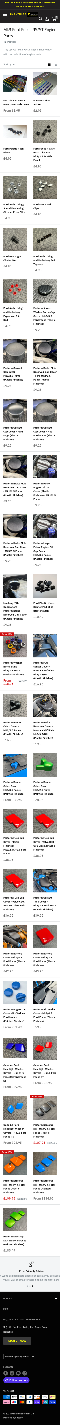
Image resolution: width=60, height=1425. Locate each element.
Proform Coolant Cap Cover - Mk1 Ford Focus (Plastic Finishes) (44, 433)
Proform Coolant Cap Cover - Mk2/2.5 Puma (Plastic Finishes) (13, 373)
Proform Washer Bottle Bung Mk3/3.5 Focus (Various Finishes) (13, 668)
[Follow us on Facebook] (5, 1373)
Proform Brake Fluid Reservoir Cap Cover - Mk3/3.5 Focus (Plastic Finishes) (15, 549)
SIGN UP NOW (17, 1340)
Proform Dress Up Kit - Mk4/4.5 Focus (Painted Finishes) (14, 1240)
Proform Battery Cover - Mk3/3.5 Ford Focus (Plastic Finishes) (44, 959)
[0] (54, 19)
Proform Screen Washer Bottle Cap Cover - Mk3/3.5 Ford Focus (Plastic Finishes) (44, 316)
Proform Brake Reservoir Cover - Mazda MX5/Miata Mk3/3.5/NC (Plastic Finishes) (43, 730)
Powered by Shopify (12, 1417)
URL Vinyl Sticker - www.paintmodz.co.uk (15, 102)
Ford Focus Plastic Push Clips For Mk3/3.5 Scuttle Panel (44, 154)
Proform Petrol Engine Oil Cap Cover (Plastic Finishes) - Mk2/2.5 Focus (44, 491)
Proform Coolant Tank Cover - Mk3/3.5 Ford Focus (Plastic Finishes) (44, 903)
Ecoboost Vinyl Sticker (41, 102)
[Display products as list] (55, 64)
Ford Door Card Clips (42, 206)
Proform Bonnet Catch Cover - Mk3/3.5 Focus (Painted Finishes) (13, 787)
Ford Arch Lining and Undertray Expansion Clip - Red (12, 314)
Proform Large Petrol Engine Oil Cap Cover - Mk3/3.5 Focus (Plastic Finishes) (43, 551)
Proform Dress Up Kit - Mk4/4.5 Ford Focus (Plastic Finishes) (14, 1186)
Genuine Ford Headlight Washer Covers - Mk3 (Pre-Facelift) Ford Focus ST (14, 1073)
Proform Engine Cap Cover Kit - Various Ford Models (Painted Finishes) (14, 1015)
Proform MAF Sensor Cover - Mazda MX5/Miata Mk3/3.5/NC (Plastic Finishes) (43, 670)
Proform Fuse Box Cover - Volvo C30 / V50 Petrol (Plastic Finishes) (14, 903)
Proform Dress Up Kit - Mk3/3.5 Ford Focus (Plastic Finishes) (44, 1130)
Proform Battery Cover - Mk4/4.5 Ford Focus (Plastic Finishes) (14, 959)
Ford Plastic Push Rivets (13, 150)
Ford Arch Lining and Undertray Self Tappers (44, 260)
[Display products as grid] (49, 64)
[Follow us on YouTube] (18, 1373)
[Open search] (40, 19)
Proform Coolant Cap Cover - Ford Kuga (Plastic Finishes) (13, 433)
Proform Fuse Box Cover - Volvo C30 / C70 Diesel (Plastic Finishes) (44, 843)
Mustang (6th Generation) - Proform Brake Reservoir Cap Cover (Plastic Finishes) (15, 610)
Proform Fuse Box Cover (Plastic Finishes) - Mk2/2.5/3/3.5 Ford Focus (14, 845)
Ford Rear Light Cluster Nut (12, 258)
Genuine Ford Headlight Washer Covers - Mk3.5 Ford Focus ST (44, 1071)
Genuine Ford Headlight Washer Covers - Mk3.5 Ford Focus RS (14, 1130)
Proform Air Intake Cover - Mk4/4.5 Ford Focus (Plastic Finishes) (44, 1015)
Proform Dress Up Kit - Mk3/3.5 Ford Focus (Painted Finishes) (44, 1186)
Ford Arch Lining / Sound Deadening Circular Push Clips (14, 208)
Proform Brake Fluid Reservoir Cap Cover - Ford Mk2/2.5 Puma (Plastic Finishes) (45, 375)
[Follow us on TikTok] (24, 1373)
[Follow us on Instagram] (12, 1373)
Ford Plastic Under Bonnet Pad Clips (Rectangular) (44, 607)
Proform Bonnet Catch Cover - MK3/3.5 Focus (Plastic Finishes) (13, 728)
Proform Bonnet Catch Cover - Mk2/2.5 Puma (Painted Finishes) (43, 787)
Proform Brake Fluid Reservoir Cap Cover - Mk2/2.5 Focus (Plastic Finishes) (15, 489)
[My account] (47, 19)
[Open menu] (5, 14)
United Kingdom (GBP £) (16, 1356)
